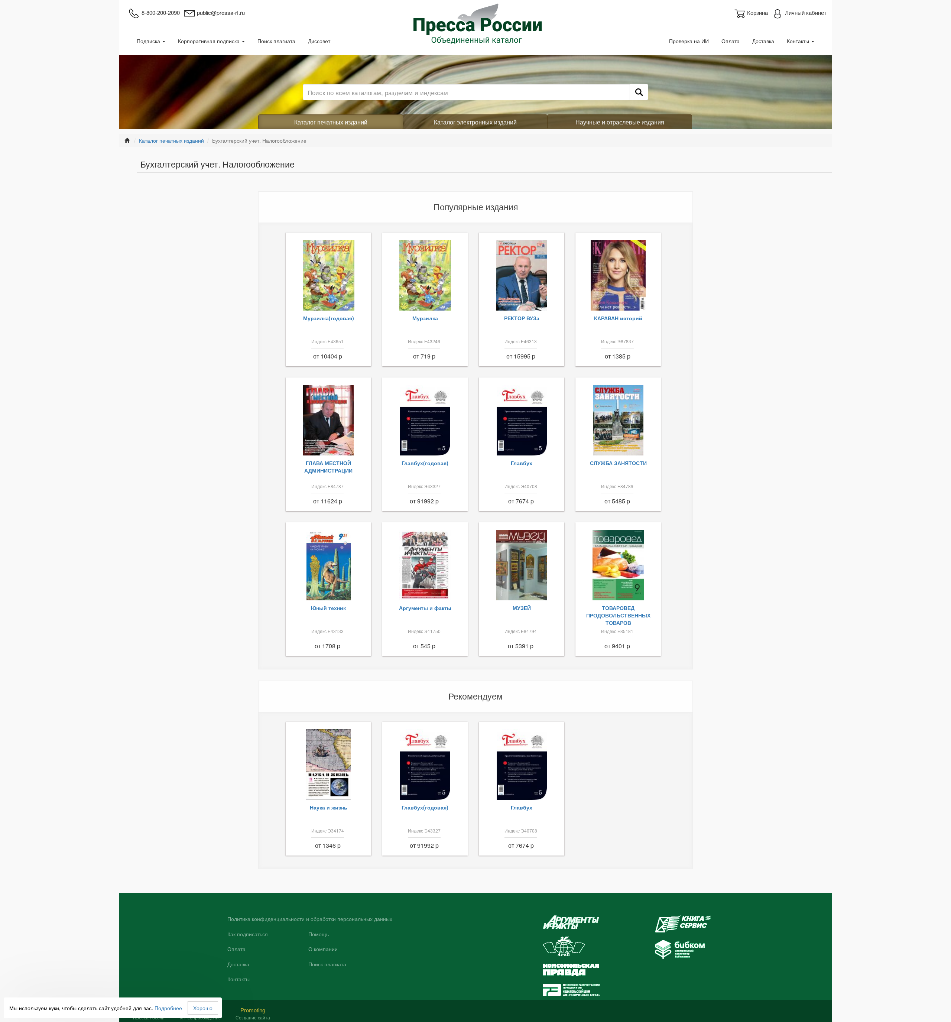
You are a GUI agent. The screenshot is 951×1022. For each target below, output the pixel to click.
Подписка (149, 41)
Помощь (318, 934)
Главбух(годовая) (425, 463)
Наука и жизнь (328, 807)
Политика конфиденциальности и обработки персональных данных (309, 919)
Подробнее (168, 1008)
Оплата (730, 41)
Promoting (252, 1010)
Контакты (799, 41)
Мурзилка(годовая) (328, 318)
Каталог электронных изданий (475, 122)
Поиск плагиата (276, 41)
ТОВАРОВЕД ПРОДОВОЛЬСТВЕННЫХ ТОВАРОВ (618, 615)
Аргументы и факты (425, 607)
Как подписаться (247, 934)
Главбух (521, 463)
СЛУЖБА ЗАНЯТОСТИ (618, 463)
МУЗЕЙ (522, 607)
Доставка (763, 41)
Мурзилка (425, 318)
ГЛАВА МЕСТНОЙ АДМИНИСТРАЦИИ (328, 466)
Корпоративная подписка (209, 41)
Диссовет (319, 41)
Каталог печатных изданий (330, 122)
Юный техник (328, 607)
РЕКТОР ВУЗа (521, 318)
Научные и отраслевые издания (619, 122)
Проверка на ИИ (689, 41)
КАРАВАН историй (618, 318)
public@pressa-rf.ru (221, 12)
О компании (323, 949)
